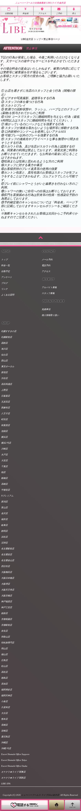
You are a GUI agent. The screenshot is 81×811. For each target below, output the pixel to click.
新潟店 (4, 501)
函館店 (4, 343)
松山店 (4, 666)
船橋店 (4, 478)
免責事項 (46, 309)
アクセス (46, 271)
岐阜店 (4, 525)
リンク (4, 289)
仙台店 (4, 355)
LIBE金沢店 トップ (31, 39)
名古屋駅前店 (7, 548)
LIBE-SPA (5, 783)
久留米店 (5, 707)
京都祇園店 (6, 619)
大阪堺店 (5, 584)
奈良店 (4, 631)
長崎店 (4, 725)
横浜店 (4, 437)
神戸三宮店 (6, 607)
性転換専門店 (7, 642)
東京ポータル (7, 366)
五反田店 (5, 402)
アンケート (6, 277)
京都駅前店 (6, 625)
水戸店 (4, 454)
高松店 (4, 672)
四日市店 (5, 566)
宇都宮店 (5, 490)
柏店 (3, 472)
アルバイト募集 (49, 287)
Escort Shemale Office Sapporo (15, 754)
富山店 (4, 507)
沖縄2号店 (6, 748)
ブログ (4, 283)
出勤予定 (5, 271)
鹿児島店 (5, 736)
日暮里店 (5, 396)
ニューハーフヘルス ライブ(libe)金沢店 (40, 795)
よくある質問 (7, 295)
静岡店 (4, 531)
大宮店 (4, 460)
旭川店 (4, 349)
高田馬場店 (6, 384)
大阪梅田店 (6, 572)
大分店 (4, 713)
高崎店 (4, 484)
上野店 (4, 390)
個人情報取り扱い (50, 315)
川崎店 (4, 449)
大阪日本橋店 (7, 578)
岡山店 (4, 648)
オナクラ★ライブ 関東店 (13, 772)
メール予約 (47, 259)
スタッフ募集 (48, 293)
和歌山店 (5, 637)
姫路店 (4, 613)
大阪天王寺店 (7, 590)
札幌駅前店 (6, 337)
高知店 (4, 684)
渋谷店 (4, 378)
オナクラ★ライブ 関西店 (13, 778)
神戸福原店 (6, 601)
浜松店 (4, 537)
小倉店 (4, 701)
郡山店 (4, 360)
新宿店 (4, 372)
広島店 (4, 660)
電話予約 (46, 265)
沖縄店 (4, 742)
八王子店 (5, 413)
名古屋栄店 (6, 554)
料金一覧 (5, 265)
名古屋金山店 (7, 560)
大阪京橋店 (6, 595)
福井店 (4, 519)
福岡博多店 (6, 689)
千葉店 (4, 466)
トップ (4, 259)
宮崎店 (4, 731)
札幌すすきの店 (8, 331)
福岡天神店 (6, 695)
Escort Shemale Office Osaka (14, 766)
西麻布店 (5, 407)
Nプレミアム (7, 496)
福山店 (4, 654)
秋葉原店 (5, 425)
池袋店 (4, 431)
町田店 (4, 419)
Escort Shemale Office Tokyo (14, 760)
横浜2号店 (6, 443)
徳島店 (4, 678)
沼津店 (4, 543)
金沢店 (4, 513)
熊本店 (4, 719)
